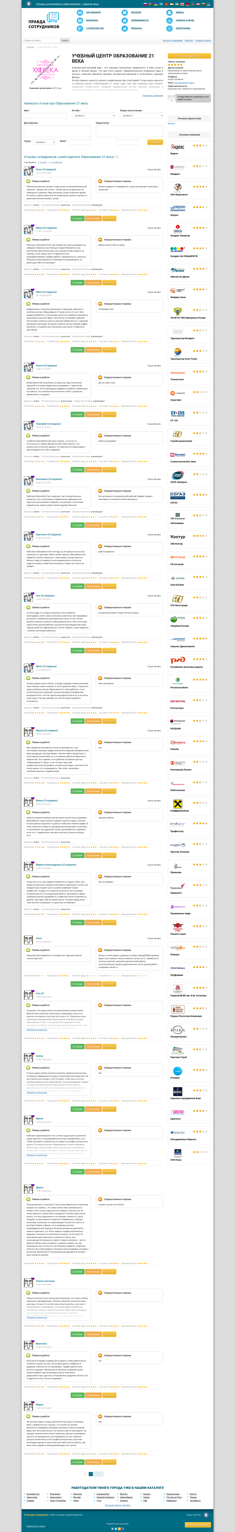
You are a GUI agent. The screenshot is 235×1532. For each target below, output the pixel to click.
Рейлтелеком (189, 786)
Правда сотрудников (37, 1515)
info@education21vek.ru (184, 83)
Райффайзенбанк (189, 807)
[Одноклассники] (119, 1528)
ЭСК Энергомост (189, 190)
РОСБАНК (189, 724)
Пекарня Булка (189, 1032)
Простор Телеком (189, 848)
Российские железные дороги (189, 663)
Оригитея (189, 1115)
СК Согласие (189, 560)
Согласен (77, 218)
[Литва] (203, 4)
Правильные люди (189, 909)
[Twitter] (115, 1528)
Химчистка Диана (189, 272)
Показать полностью (37, 1030)
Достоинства (31, 123)
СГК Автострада (189, 601)
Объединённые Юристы (189, 1135)
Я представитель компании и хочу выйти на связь (193, 98)
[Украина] (155, 4)
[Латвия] (198, 4)
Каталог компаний (173, 40)
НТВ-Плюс (189, 1156)
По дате (43, 162)
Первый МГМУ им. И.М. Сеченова (189, 991)
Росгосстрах (189, 704)
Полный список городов (117, 1505)
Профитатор (189, 827)
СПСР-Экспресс (189, 478)
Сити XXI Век (189, 581)
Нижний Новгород (105, 1497)
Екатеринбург (103, 1494)
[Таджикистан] (171, 4)
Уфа (145, 1500)
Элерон (189, 211)
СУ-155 (189, 416)
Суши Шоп (189, 396)
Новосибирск (126, 1497)
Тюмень (124, 1500)
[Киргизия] (166, 4)
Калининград (173, 1494)
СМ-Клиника (189, 519)
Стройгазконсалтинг (189, 437)
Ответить (109, 218)
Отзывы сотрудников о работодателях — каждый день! (67, 4)
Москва (77, 1497)
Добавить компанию (198, 1525)
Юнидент (189, 170)
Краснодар (32, 1497)
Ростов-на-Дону (174, 1497)
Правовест (189, 889)
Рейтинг (189, 40)
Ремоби (189, 745)
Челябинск (195, 1500)
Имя (26, 110)
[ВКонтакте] (112, 1528)
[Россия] (145, 4)
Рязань (193, 1497)
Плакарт (189, 950)
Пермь (146, 1497)
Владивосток (33, 1494)
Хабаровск (171, 1500)
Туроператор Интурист (189, 334)
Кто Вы (76, 110)
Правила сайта (203, 40)
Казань (146, 1494)
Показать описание (152, 95)
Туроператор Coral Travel (189, 355)
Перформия (189, 971)
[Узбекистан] (177, 4)
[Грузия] (182, 4)
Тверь (76, 1500)
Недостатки (102, 123)
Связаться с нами (35, 1526)
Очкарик (189, 1074)
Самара (30, 1500)
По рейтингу (56, 162)
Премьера (189, 868)
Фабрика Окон (189, 293)
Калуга (193, 1494)
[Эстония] (208, 4)
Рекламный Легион (189, 765)
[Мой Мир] (122, 1528)
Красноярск (56, 1497)
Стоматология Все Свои (189, 457)
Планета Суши (189, 930)
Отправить (155, 142)
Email (62, 141)
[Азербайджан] (192, 4)
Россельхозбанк (189, 683)
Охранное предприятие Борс (189, 1094)
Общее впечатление (131, 110)
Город (26, 141)
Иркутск (124, 1494)
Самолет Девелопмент (189, 642)
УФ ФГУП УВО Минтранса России (189, 314)
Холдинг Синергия (189, 231)
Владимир (55, 1494)
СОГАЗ (189, 498)
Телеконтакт (189, 375)
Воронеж (77, 1494)
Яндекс (189, 149)
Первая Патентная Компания (189, 1012)
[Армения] (187, 4)
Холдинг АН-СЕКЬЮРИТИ (189, 252)
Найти (65, 40)
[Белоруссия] (150, 4)
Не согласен (93, 218)
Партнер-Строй (189, 1053)
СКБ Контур (189, 540)
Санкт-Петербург (58, 1500)
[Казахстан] (161, 4)
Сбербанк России (189, 622)
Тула (99, 1500)
